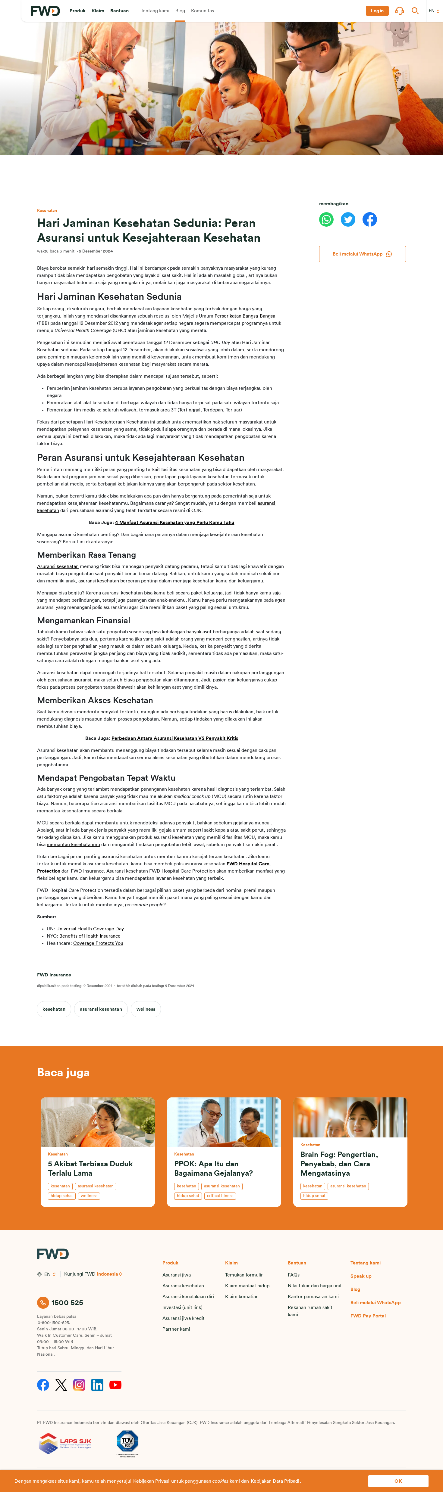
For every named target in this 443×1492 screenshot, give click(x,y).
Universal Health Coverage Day (90, 928)
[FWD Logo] (45, 11)
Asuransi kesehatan (58, 566)
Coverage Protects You (98, 943)
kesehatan (53, 1009)
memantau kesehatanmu (73, 844)
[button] (78, 11)
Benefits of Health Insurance (90, 936)
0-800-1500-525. (54, 1323)
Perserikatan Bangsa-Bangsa (245, 316)
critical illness (220, 1196)
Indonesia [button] (107, 1274)
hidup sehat (62, 1196)
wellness (146, 1009)
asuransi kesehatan (98, 580)
